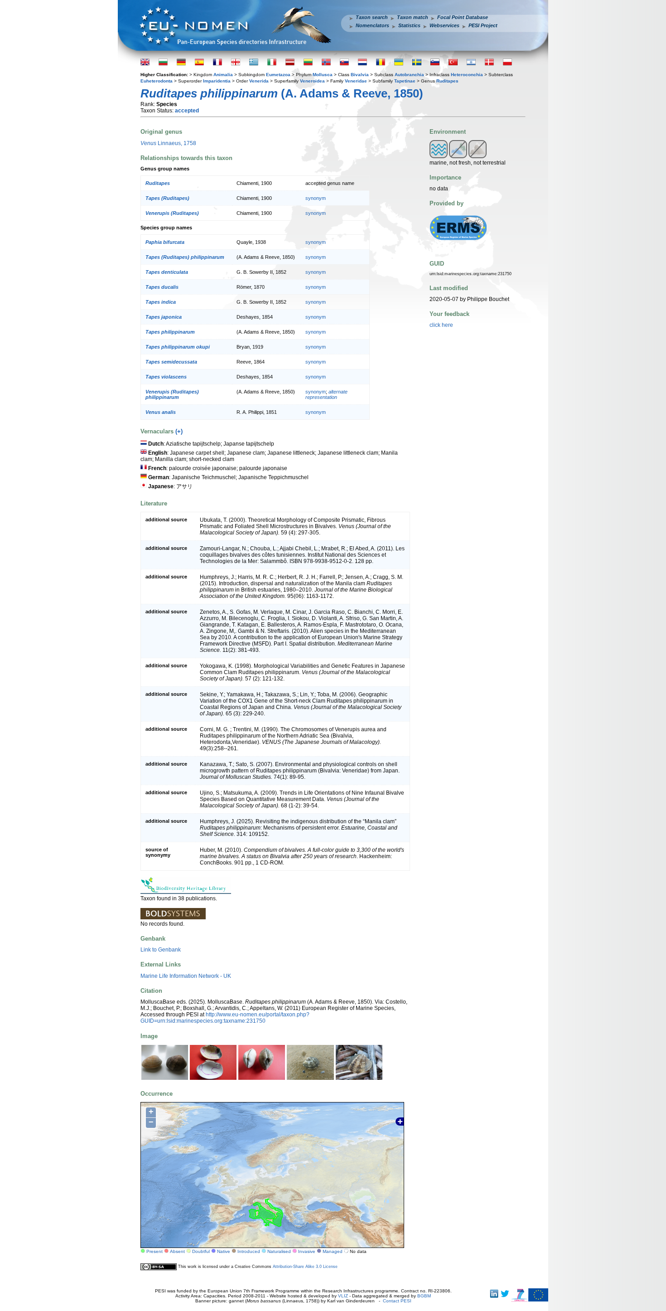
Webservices (444, 25)
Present (154, 1251)
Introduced (248, 1251)
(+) (179, 431)
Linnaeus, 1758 (168, 143)
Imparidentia (217, 80)
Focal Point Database (462, 17)
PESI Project (482, 25)
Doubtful (201, 1251)
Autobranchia (409, 74)
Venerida (259, 80)
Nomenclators (372, 25)
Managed (333, 1251)
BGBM (424, 1295)
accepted (187, 110)
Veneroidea (312, 80)
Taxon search (372, 17)
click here (441, 325)
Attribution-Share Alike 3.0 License (305, 1266)
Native (223, 1251)
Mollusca (323, 74)
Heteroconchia (467, 74)
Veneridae (356, 80)
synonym (315, 198)
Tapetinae (404, 80)
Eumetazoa (278, 74)
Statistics (409, 25)
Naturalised (279, 1251)
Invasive (306, 1251)
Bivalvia (360, 74)
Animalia (223, 74)
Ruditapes (447, 80)
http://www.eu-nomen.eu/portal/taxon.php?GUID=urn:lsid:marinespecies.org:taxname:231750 (224, 1017)
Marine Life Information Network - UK (185, 976)
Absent (177, 1251)
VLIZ (343, 1295)
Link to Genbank (160, 950)
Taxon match (412, 17)
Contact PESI (397, 1300)
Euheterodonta (156, 80)
